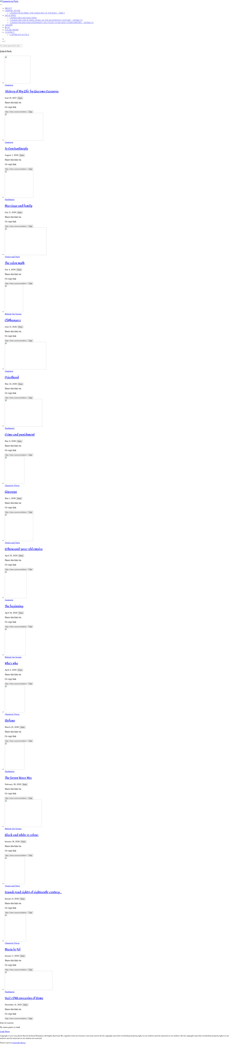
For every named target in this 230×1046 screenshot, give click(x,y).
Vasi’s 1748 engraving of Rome (24, 998)
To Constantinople (16, 149)
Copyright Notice (19, 34)
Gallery (9, 25)
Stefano (10, 720)
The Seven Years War (18, 778)
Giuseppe (11, 492)
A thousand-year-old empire (24, 549)
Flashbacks (9, 199)
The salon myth (15, 263)
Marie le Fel (12, 949)
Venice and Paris (12, 257)
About (8, 8)
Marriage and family (18, 206)
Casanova (9, 85)
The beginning (14, 606)
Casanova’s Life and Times (23, 18)
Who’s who (11, 663)
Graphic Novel (12, 10)
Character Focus (12, 485)
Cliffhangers (13, 320)
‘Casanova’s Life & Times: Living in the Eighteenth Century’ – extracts (46, 20)
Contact (9, 32)
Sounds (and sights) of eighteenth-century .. (33, 892)
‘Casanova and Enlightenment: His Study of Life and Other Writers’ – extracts (52, 22)
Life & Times (10, 15)
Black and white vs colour (21, 835)
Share (20, 98)
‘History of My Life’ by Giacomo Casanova (32, 91)
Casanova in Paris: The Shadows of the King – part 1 (37, 13)
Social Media (11, 30)
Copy (30, 112)
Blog (7, 27)
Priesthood (12, 377)
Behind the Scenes (13, 314)
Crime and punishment (20, 434)
